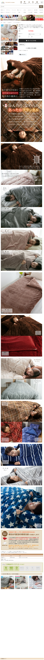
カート (33, 3)
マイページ (29, 3)
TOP (21, 3)
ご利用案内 (24, 3)
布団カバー (4, 22)
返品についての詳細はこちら (24, 50)
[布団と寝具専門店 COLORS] (8, 3)
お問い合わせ (37, 3)
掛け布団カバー (10, 22)
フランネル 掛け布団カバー (17, 22)
